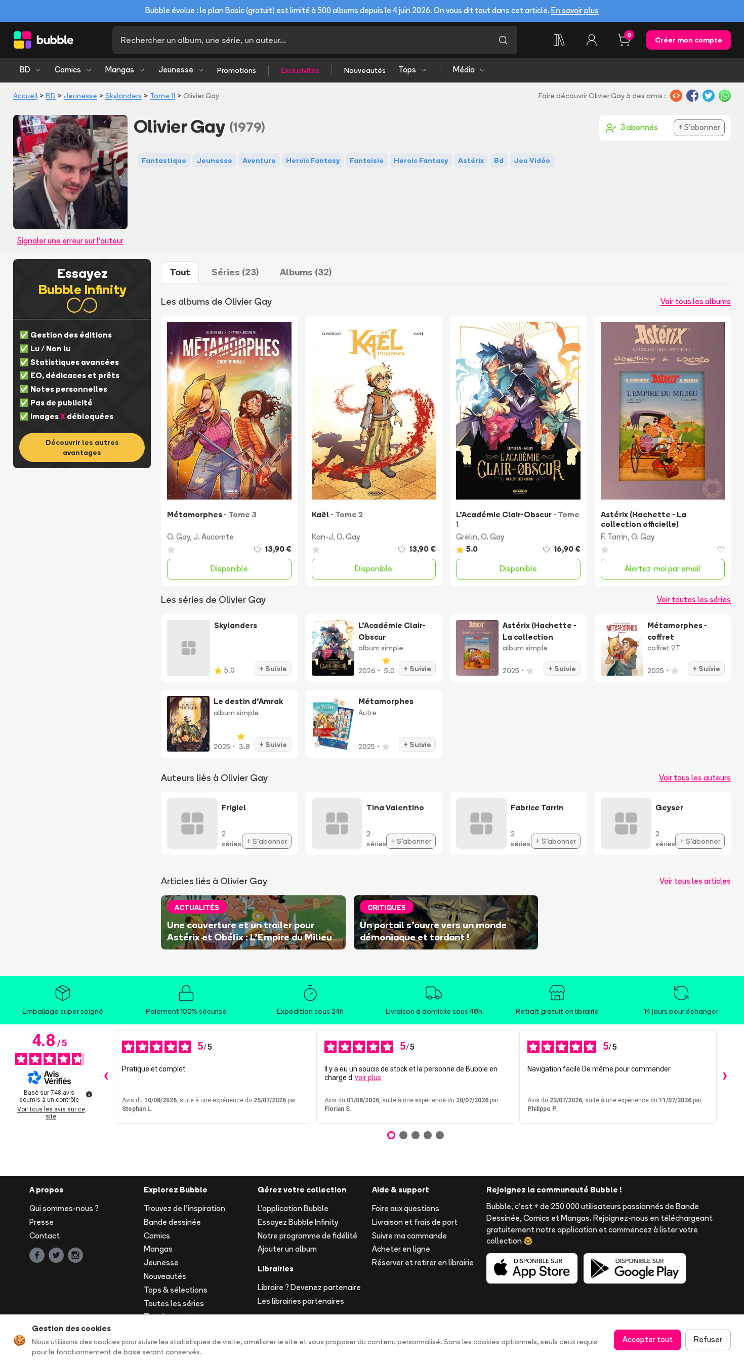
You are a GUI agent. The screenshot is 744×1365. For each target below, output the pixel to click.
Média (464, 69)
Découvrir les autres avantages (82, 447)
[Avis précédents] (106, 1077)
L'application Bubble (293, 1208)
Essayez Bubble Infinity (298, 1222)
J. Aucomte (213, 537)
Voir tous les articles (695, 881)
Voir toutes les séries (694, 599)
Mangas (119, 69)
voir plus (368, 1077)
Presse (41, 1222)
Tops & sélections (176, 1290)
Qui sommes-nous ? (64, 1208)
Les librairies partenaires (301, 1301)
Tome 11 (162, 95)
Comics (68, 69)
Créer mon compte (688, 40)
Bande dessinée (172, 1222)
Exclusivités (300, 70)
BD (25, 69)
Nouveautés (365, 70)
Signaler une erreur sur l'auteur (70, 240)
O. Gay (178, 537)
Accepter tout (648, 1339)
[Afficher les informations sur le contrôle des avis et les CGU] (89, 1094)
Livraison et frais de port (415, 1222)
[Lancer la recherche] (503, 40)
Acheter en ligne (401, 1249)
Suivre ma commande (409, 1235)
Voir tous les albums (695, 301)
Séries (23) (235, 272)
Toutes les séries (174, 1303)
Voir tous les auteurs (695, 777)
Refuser (708, 1339)
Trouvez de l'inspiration (184, 1208)
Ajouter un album (287, 1249)
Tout (180, 272)
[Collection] (559, 40)
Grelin (466, 537)
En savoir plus (575, 10)
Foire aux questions (405, 1208)
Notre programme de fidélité (307, 1235)
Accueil (25, 95)
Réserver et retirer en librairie (423, 1262)
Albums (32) (306, 272)
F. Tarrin (614, 537)
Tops (407, 69)
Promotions (236, 70)
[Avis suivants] (725, 1077)
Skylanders (123, 95)
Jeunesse (175, 69)
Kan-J (322, 537)
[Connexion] (592, 40)
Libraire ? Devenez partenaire (309, 1287)
